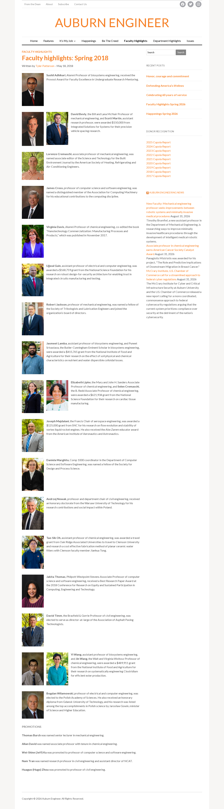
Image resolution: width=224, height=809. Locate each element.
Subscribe (63, 4)
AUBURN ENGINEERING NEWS (166, 192)
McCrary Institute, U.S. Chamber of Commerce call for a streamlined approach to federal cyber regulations (173, 275)
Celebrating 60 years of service (166, 95)
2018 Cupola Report (158, 171)
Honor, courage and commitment (167, 76)
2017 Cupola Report (158, 175)
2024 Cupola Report (158, 146)
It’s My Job (66, 40)
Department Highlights (167, 40)
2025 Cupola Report (158, 142)
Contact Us (80, 4)
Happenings (89, 40)
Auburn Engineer (112, 22)
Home (34, 40)
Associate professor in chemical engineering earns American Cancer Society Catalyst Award (172, 250)
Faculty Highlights (135, 40)
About (49, 4)
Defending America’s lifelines (165, 85)
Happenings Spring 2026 (162, 113)
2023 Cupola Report (158, 150)
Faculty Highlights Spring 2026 (165, 104)
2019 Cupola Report (158, 167)
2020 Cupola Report (158, 163)
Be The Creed (110, 40)
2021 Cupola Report (158, 159)
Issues (190, 40)
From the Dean (32, 4)
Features (48, 40)
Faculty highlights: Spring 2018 (65, 58)
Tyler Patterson (45, 65)
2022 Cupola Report (158, 154)
